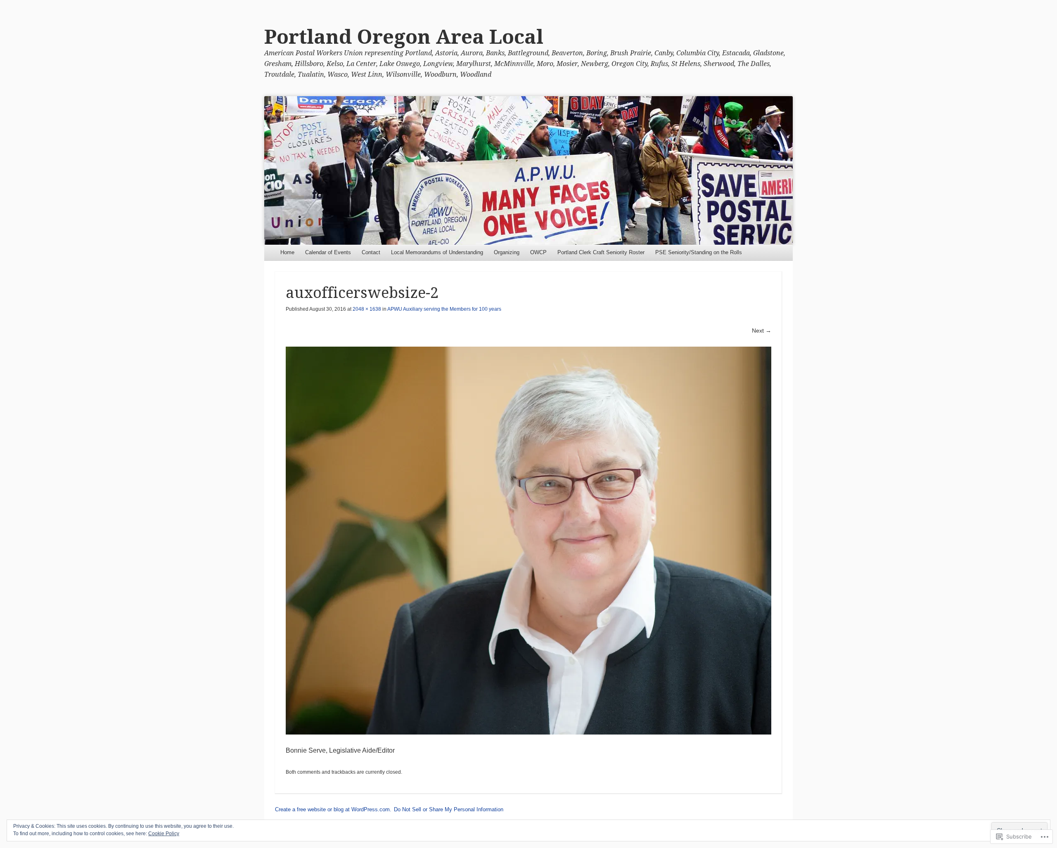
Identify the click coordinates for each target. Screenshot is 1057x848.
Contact (371, 252)
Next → (761, 330)
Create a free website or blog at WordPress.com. (333, 809)
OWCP (538, 252)
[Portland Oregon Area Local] (528, 170)
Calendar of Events (328, 252)
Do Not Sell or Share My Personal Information (448, 809)
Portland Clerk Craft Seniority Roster (601, 252)
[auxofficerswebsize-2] (528, 541)
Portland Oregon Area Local (403, 37)
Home (287, 252)
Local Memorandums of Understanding (437, 252)
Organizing (506, 252)
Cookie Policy (163, 833)
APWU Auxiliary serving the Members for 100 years (444, 309)
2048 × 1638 (367, 309)
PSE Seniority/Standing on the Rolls (698, 252)
